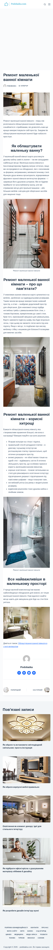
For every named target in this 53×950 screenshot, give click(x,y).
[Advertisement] (26, 36)
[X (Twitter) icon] (29, 673)
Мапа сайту (12, 931)
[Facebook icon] (19, 673)
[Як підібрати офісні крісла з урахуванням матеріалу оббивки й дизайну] (26, 851)
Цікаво (8, 934)
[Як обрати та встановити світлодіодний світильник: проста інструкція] (26, 727)
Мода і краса (31, 934)
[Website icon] (24, 673)
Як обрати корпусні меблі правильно (21, 787)
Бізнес (30, 931)
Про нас (45, 927)
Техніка (12, 938)
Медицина (18, 934)
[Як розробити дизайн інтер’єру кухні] (26, 893)
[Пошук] (45, 4)
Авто (22, 931)
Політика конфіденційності (16, 927)
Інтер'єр (24, 86)
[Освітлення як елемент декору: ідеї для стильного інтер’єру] (26, 809)
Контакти (34, 927)
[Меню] (49, 4)
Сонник (41, 938)
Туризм (21, 938)
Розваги (43, 934)
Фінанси (31, 938)
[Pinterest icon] (34, 673)
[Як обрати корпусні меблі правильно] (26, 769)
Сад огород (41, 931)
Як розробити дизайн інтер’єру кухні (21, 911)
